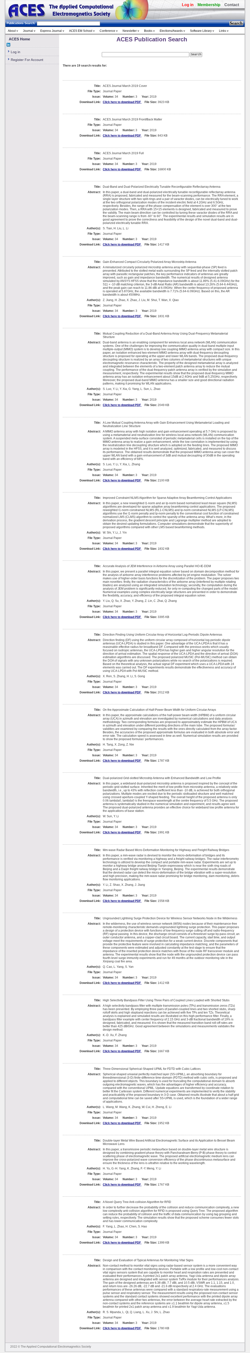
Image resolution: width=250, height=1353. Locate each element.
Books (148, 31)
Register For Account (27, 60)
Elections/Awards (171, 31)
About (12, 31)
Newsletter (130, 31)
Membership (209, 5)
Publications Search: (21, 23)
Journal (28, 31)
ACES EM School (80, 31)
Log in (188, 5)
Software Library (201, 31)
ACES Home (19, 39)
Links (222, 31)
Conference (107, 31)
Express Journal (51, 31)
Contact (231, 5)
